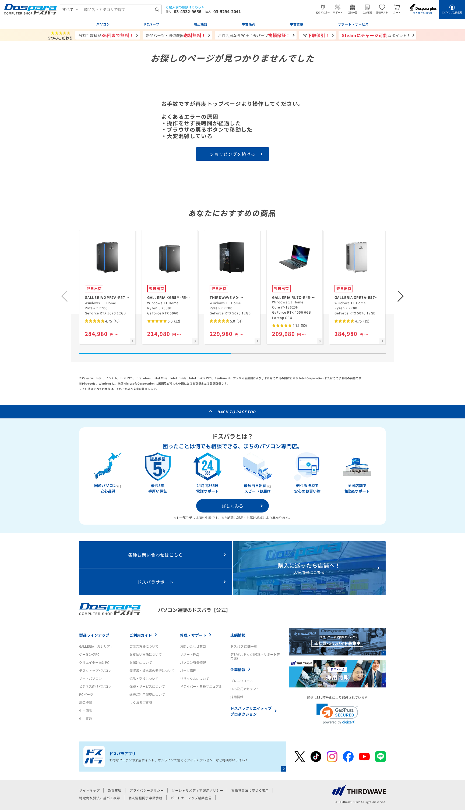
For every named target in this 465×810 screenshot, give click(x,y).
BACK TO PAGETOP (236, 411)
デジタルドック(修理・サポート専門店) (255, 656)
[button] (400, 296)
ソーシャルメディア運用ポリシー (197, 790)
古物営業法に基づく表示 (250, 790)
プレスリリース (241, 680)
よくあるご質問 (140, 702)
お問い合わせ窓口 (193, 646)
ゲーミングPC (89, 654)
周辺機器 (85, 702)
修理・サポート (193, 635)
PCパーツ (86, 694)
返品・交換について (143, 678)
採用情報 (236, 696)
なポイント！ (376, 35)
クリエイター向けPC (94, 662)
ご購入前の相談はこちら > (185, 7)
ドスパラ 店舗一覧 (243, 646)
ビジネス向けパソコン (95, 686)
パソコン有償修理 (193, 662)
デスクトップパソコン (95, 670)
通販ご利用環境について (147, 694)
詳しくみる (232, 506)
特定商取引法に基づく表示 (99, 797)
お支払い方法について (145, 654)
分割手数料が (106, 35)
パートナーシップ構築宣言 (191, 797)
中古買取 (85, 718)
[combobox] (121, 9)
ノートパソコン (90, 678)
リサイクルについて (194, 678)
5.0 (173, 321)
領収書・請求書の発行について (152, 670)
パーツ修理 (188, 670)
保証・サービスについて (147, 686)
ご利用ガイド (140, 635)
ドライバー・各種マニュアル (201, 686)
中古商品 (85, 710)
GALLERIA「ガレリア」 (96, 646)
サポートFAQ (189, 654)
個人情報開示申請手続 (145, 797)
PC (316, 35)
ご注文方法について (143, 646)
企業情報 (237, 669)
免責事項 (114, 790)
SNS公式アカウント (244, 688)
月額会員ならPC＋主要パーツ (254, 35)
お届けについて (140, 662)
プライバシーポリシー (146, 790)
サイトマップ (89, 790)
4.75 (111, 321)
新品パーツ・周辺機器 (176, 35)
